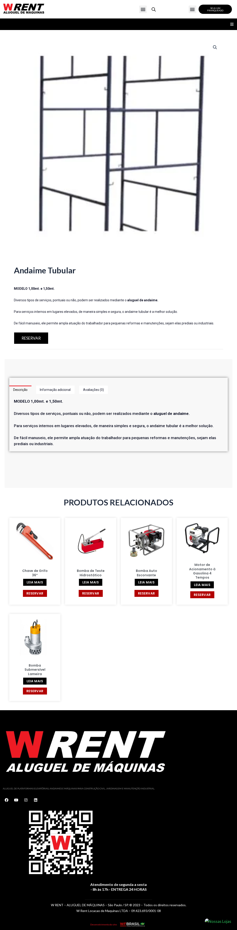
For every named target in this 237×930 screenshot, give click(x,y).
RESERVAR (31, 338)
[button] (143, 9)
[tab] (20, 390)
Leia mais (35, 582)
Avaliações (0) (93, 390)
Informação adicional (55, 390)
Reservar (35, 593)
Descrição (20, 390)
